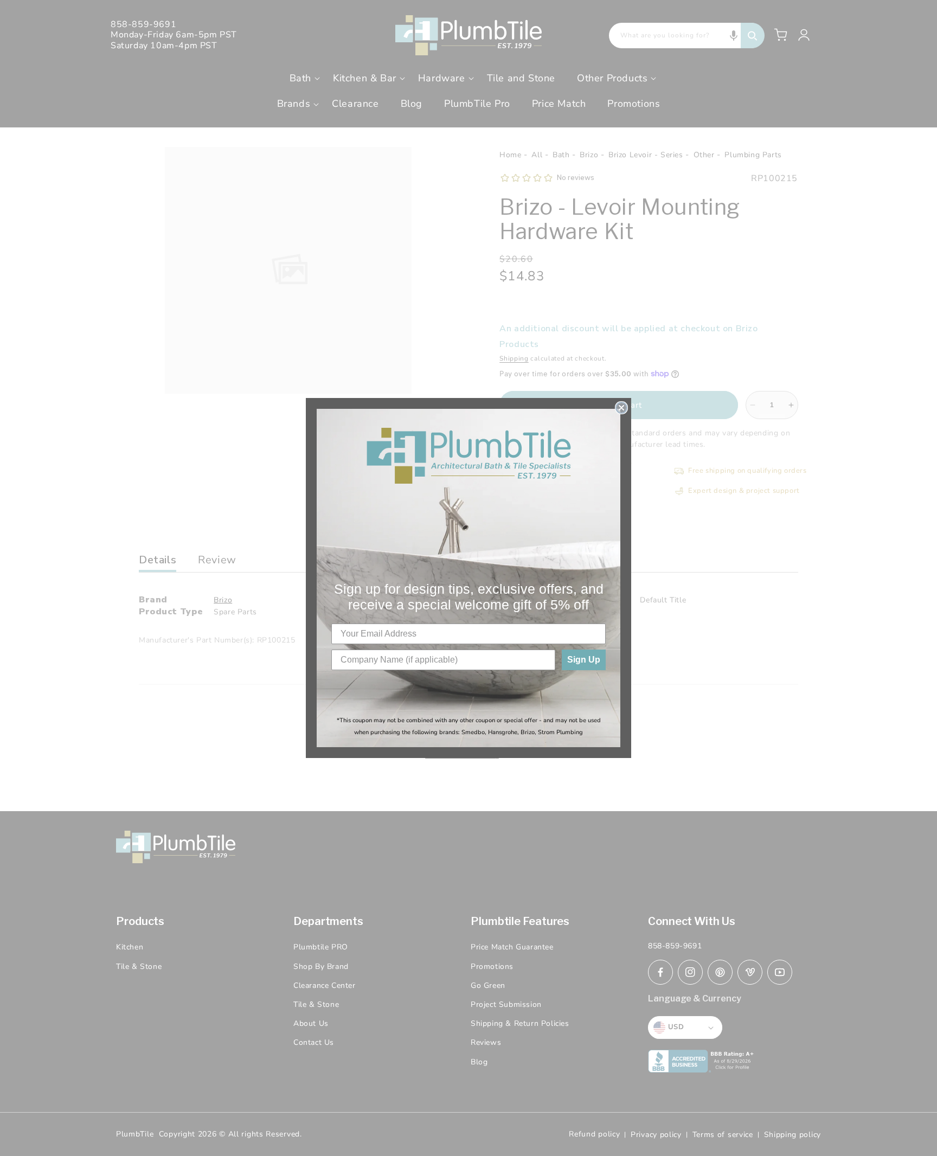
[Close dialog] (621, 407)
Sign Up (583, 659)
